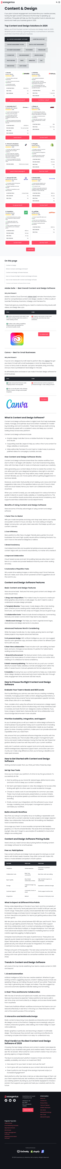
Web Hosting (10, 66)
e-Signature (10, 55)
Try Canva (44, 399)
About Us (42, 1098)
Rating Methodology (45, 1112)
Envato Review (9, 74)
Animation (32, 60)
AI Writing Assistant (39, 39)
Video (21, 60)
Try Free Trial (43, 137)
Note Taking (23, 66)
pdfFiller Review (36, 213)
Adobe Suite (32, 297)
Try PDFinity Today (43, 100)
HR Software (8, 1130)
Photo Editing (11, 60)
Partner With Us (28, 1110)
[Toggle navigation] (59, 2)
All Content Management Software (17, 39)
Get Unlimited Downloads (17, 100)
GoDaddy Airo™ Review (11, 108)
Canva (47, 361)
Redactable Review (36, 179)
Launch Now (17, 137)
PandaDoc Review (10, 213)
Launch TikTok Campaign (17, 171)
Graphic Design (39, 55)
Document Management (13, 50)
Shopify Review (35, 145)
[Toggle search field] (57, 2)
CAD (41, 60)
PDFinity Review (36, 74)
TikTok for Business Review (12, 145)
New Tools (43, 1114)
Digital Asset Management (36, 44)
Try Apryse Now (17, 205)
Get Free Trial (43, 242)
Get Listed (43, 1110)
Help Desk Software (10, 1128)
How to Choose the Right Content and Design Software (21, 276)
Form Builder (41, 50)
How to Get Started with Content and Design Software (21, 280)
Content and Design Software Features (17, 272)
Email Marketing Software (11, 1125)
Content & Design (11, 265)
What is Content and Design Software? (17, 269)
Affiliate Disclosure (45, 1107)
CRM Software (8, 1123)
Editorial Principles (45, 1117)
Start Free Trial (43, 171)
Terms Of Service (44, 1105)
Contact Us (43, 1100)
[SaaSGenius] (8, 2)
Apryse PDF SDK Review (11, 179)
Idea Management (24, 55)
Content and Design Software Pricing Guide (18, 283)
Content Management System (15, 44)
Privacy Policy (43, 1103)
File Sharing (29, 50)
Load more (30, 249)
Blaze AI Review (35, 108)
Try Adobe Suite (44, 334)
